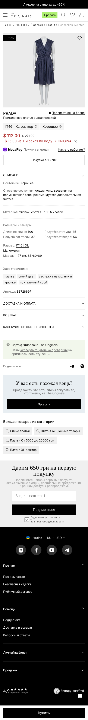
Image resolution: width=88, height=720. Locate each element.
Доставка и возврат (17, 627)
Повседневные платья (72, 24)
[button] (58, 113)
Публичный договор (17, 591)
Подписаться (44, 509)
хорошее (27, 183)
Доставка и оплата (19, 303)
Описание (11, 175)
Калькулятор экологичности (28, 327)
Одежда (38, 24)
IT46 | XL (22, 245)
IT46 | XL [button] (19, 126)
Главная (7, 24)
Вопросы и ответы (16, 635)
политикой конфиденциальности (47, 522)
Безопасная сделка (17, 584)
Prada (9, 113)
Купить (44, 713)
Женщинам (22, 24)
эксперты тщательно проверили (43, 350)
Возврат (10, 315)
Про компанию (14, 576)
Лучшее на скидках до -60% (44, 4)
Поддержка (12, 620)
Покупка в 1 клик (44, 160)
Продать (50, 15)
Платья (50, 24)
